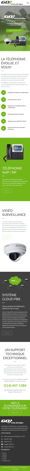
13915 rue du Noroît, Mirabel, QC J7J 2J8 (14, 436)
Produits (4, 457)
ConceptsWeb (15, 469)
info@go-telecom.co (9, 444)
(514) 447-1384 (8, 439)
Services (4, 458)
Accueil (4, 453)
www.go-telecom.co (9, 446)
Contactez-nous (6, 460)
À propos (4, 455)
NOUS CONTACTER (15, 30)
